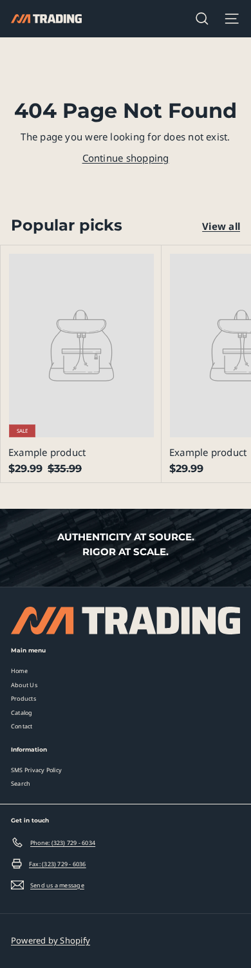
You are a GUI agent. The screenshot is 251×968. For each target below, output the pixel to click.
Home (19, 671)
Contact (22, 726)
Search (20, 783)
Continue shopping (125, 157)
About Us (24, 685)
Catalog (22, 712)
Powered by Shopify (50, 940)
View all (221, 226)
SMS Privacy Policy (36, 770)
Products (23, 698)
